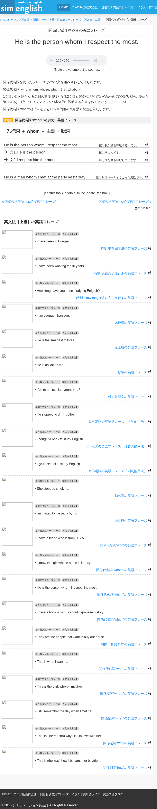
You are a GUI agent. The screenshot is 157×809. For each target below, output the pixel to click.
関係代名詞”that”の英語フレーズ (124, 644)
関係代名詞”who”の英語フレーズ (123, 545)
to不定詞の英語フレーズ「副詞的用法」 (118, 471)
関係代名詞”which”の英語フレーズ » (125, 201)
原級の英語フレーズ (132, 372)
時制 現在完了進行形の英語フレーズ (120, 273)
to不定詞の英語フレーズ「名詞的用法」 (118, 421)
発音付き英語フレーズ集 (117, 7)
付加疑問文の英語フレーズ (127, 397)
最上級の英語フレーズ (130, 347)
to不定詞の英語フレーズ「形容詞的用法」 (116, 446)
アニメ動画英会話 (24, 794)
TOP (148, 800)
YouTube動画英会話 (85, 7)
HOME (63, 7)
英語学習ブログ (113, 794)
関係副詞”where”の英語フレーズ (123, 693)
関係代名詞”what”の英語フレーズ (123, 669)
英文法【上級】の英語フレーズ (31, 222)
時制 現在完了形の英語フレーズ (124, 248)
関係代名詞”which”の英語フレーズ (122, 619)
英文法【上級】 (70, 234)
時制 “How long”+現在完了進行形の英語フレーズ (111, 298)
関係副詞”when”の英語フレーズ (124, 718)
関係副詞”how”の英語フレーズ (125, 768)
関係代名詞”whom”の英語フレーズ (122, 594)
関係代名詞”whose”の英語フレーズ (121, 570)
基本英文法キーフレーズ (47, 234)
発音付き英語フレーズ (54, 794)
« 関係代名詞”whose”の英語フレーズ (29, 201)
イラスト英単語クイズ (86, 794)
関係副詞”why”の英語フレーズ (125, 743)
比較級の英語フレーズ (130, 322)
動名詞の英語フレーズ (130, 496)
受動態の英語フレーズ (130, 520)
